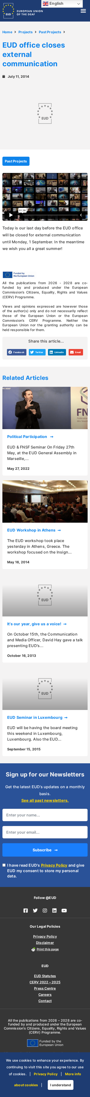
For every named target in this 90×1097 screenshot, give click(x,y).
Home (7, 32)
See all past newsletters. (45, 800)
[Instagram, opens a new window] (45, 910)
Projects (25, 32)
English (56, 3)
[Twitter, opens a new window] (35, 910)
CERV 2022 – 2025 (45, 982)
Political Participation (28, 436)
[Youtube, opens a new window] (64, 910)
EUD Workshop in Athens (32, 530)
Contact (45, 1001)
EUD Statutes (45, 976)
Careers (45, 994)
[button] (83, 10)
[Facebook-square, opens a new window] (26, 910)
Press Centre (45, 988)
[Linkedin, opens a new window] (55, 910)
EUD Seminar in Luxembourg (35, 717)
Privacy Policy (54, 865)
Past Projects (50, 32)
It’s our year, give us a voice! (34, 623)
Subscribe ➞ (45, 850)
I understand (60, 1085)
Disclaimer (45, 943)
